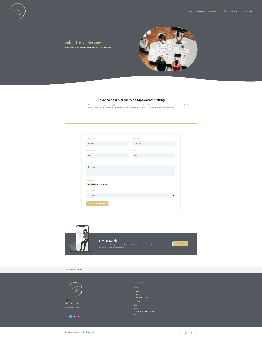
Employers (200, 11)
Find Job (138, 301)
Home (190, 11)
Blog (225, 11)
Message (89, 163)
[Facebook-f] (66, 317)
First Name (90, 139)
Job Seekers (213, 11)
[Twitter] (70, 317)
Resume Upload (143, 297)
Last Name (136, 139)
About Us (235, 11)
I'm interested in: (93, 191)
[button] (180, 243)
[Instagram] (78, 317)
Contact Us (248, 11)
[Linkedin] (74, 317)
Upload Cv (90, 180)
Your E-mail (91, 151)
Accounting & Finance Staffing (145, 311)
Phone (134, 151)
